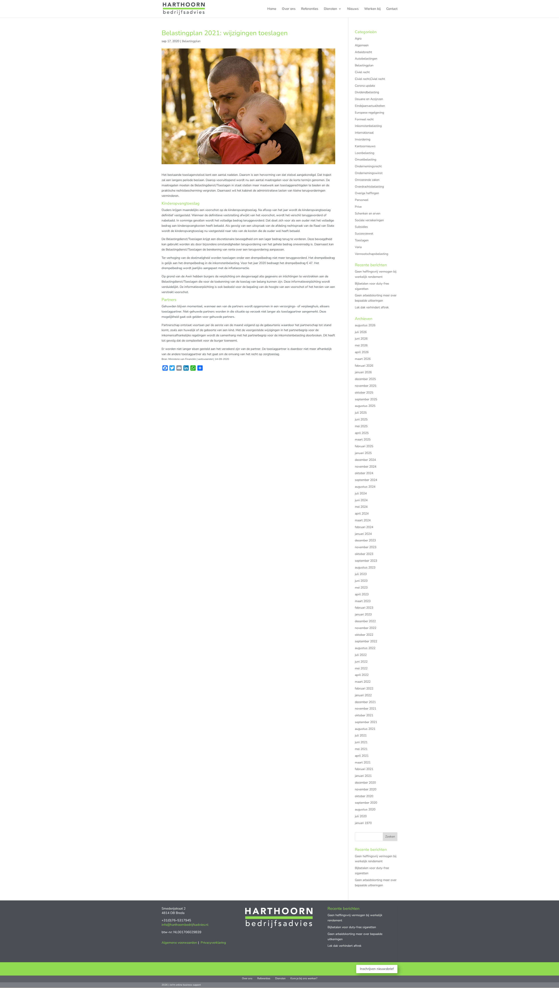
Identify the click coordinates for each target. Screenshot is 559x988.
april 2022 (362, 675)
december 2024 (365, 460)
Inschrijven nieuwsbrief (377, 969)
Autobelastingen (366, 59)
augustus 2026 (365, 325)
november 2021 (365, 708)
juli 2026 (361, 332)
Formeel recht (364, 119)
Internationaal (364, 133)
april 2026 (362, 352)
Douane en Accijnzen (369, 99)
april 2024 (362, 513)
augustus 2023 (365, 567)
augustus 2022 (365, 648)
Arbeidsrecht (363, 52)
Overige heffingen (367, 193)
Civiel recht (362, 72)
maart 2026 (363, 359)
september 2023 (366, 561)
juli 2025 (361, 413)
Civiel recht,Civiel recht (370, 79)
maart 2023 (363, 601)
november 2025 (365, 386)
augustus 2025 (365, 406)
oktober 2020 (364, 796)
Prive (358, 207)
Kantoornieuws (365, 146)
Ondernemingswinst (369, 173)
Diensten (330, 9)
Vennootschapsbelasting (371, 254)
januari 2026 (363, 372)
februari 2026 (364, 366)
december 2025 (365, 379)
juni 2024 (361, 500)
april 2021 (362, 756)
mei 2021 (361, 749)
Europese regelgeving (369, 113)
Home (271, 9)
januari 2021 (363, 776)
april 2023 (362, 594)
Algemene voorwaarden (179, 942)
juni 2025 (361, 419)
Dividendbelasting (367, 92)
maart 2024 (363, 520)
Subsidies (361, 227)
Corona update (365, 86)
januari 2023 (363, 614)
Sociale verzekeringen (369, 220)
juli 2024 (361, 493)
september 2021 (366, 722)
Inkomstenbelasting (368, 126)
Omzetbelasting (365, 159)
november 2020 (365, 789)
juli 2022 (361, 655)
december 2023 (365, 540)
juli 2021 (361, 735)
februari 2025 (364, 446)
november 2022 (365, 628)
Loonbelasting (364, 153)
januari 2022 (363, 695)
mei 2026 (361, 345)
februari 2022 (364, 688)
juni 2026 (361, 339)
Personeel (361, 200)
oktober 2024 (364, 473)
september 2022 (366, 641)
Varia (358, 247)
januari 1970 (363, 823)
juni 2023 (361, 581)
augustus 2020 (365, 809)
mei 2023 (361, 588)
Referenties (309, 9)
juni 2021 (361, 742)
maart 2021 (363, 762)
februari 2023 (364, 608)
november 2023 (365, 547)
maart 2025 (363, 439)
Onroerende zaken (367, 180)
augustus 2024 (365, 487)
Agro (358, 38)
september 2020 (366, 803)
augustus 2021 (365, 729)
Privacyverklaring (213, 942)
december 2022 (365, 621)
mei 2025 (361, 426)
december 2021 (365, 702)
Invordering (362, 139)
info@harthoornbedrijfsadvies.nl (185, 924)
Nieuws (353, 9)
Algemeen (362, 45)
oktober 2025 (364, 392)
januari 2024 (363, 534)
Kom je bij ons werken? (303, 978)
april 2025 (362, 433)
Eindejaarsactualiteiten (370, 106)
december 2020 (365, 783)
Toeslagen (362, 240)
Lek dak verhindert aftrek (372, 307)
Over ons (288, 9)
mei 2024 (361, 507)
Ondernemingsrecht (368, 166)
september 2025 (366, 399)
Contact (391, 9)
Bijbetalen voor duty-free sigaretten (352, 927)
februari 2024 (364, 527)
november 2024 (365, 467)
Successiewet (364, 233)
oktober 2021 (364, 715)
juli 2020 (361, 816)
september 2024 (366, 480)
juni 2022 (361, 662)
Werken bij (372, 9)
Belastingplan (191, 41)
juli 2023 (361, 574)
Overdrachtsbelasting (369, 187)
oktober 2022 (364, 635)
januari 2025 (363, 453)
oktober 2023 (364, 554)
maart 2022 (363, 682)
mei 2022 (361, 668)
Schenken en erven (367, 213)
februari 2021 (364, 769)
